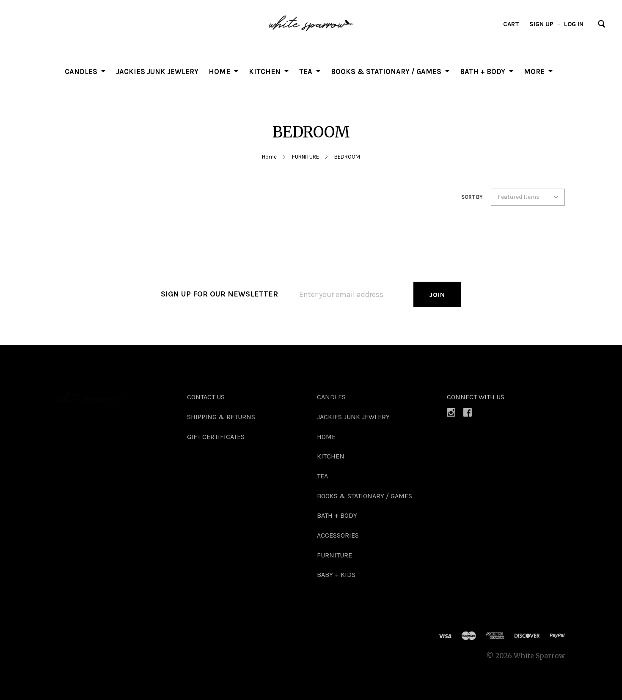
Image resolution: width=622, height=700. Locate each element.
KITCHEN (265, 71)
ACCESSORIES (338, 535)
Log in (573, 24)
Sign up (541, 24)
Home (269, 157)
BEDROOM (347, 157)
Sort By (472, 197)
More (534, 71)
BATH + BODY (482, 71)
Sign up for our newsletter (219, 294)
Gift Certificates (216, 437)
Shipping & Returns (221, 417)
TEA (305, 71)
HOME (219, 71)
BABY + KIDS (336, 575)
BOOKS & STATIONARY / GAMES (386, 71)
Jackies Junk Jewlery (157, 71)
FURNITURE (305, 157)
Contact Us (206, 397)
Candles (81, 71)
